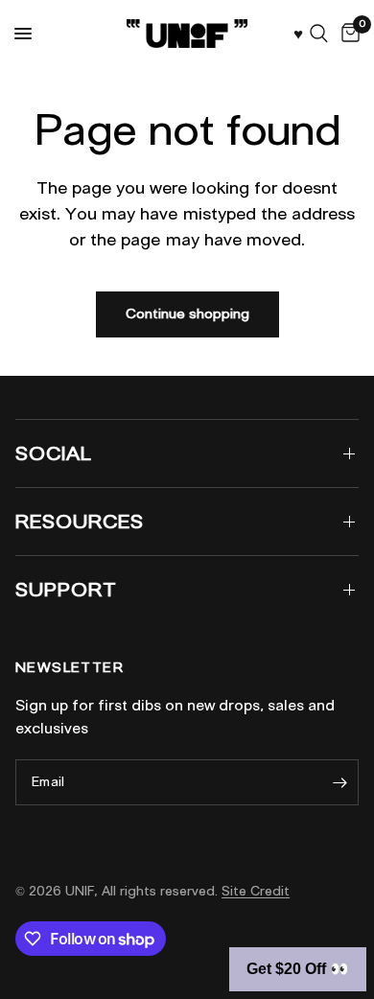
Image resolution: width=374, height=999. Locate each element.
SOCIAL (53, 453)
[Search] (319, 33)
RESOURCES (79, 521)
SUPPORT (66, 589)
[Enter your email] (339, 782)
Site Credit (256, 891)
